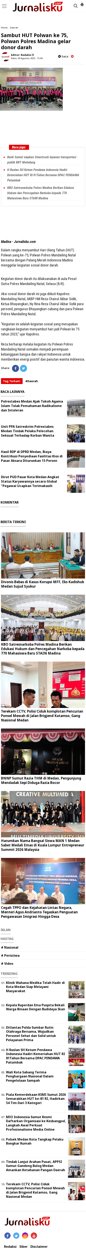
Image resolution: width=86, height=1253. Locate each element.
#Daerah (31, 381)
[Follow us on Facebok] (7, 1235)
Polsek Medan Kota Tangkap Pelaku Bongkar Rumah (34, 1141)
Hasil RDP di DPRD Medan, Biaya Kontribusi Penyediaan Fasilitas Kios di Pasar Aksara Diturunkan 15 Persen (32, 456)
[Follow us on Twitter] (16, 1235)
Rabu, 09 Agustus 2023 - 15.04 (26, 58)
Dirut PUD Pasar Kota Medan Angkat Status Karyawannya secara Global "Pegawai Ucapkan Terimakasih (30, 481)
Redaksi (10, 1247)
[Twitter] (23, 368)
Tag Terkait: (12, 381)
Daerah (14, 27)
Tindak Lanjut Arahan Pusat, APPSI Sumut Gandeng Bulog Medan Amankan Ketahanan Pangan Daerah (35, 1165)
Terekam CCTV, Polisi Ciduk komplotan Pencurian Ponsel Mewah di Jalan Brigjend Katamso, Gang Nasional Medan (42, 715)
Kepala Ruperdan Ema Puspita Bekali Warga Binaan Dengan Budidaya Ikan (35, 1007)
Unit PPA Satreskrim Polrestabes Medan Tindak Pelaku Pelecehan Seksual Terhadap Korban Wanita (27, 431)
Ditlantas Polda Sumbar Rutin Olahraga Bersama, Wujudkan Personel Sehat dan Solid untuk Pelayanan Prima (31, 1033)
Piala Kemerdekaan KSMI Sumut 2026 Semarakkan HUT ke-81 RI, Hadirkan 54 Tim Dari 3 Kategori (36, 1098)
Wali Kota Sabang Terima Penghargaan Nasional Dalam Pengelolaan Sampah (30, 1076)
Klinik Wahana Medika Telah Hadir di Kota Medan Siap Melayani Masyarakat (35, 986)
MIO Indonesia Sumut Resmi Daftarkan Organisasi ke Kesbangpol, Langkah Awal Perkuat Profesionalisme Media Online (36, 1123)
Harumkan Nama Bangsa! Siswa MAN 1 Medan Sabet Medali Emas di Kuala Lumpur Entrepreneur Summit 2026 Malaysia (42, 845)
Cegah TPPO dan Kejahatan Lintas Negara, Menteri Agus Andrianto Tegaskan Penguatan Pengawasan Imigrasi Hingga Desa (39, 912)
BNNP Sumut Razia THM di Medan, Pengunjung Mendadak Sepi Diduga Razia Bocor (41, 780)
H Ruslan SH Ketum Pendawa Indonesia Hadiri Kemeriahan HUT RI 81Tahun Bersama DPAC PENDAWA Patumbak (43, 175)
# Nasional (9, 947)
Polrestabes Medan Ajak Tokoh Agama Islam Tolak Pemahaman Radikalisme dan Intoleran (32, 405)
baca (64, 56)
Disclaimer (39, 1247)
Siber (23, 1247)
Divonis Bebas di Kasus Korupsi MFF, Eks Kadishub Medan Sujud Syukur (42, 584)
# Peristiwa (10, 955)
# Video (7, 963)
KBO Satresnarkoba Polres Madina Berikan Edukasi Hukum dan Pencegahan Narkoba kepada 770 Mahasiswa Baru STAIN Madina (40, 193)
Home (4, 27)
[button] (82, 3)
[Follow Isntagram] (25, 1235)
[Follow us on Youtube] (33, 1235)
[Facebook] (15, 368)
